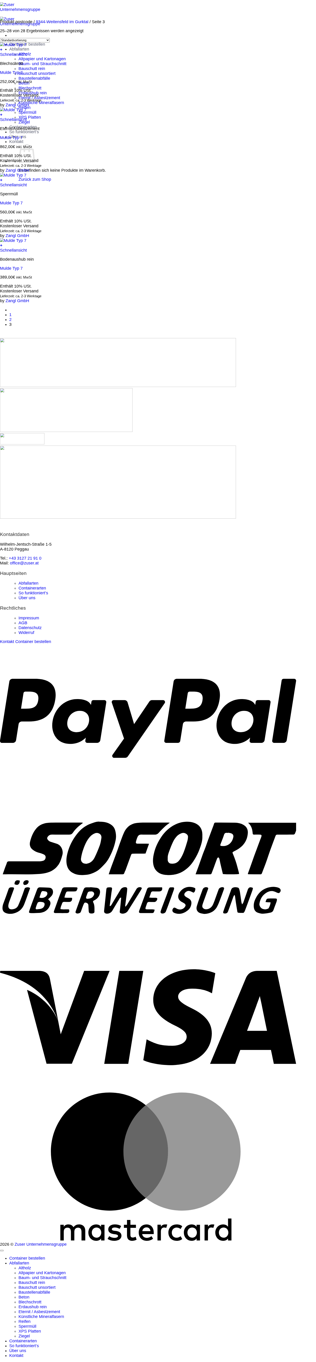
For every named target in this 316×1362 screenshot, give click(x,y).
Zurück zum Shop (35, 179)
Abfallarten (19, 49)
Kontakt (16, 141)
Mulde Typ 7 (11, 72)
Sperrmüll (27, 112)
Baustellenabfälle (34, 78)
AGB (23, 623)
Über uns (27, 597)
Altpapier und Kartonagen (42, 59)
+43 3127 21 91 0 (25, 558)
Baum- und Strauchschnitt (42, 63)
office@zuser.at (24, 563)
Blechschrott (30, 1302)
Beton (24, 1297)
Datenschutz (30, 627)
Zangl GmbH (17, 105)
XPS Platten (30, 117)
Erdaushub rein (33, 1307)
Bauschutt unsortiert (37, 73)
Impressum (29, 618)
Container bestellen (27, 44)
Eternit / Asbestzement (39, 1311)
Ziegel (24, 1336)
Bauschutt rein (32, 68)
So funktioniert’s (24, 132)
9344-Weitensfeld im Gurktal (62, 21)
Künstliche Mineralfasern (41, 1316)
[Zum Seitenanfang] (2, 1250)
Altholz (25, 1268)
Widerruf (26, 632)
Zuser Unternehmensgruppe (41, 1244)
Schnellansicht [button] (13, 54)
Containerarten (32, 588)
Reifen (25, 1321)
